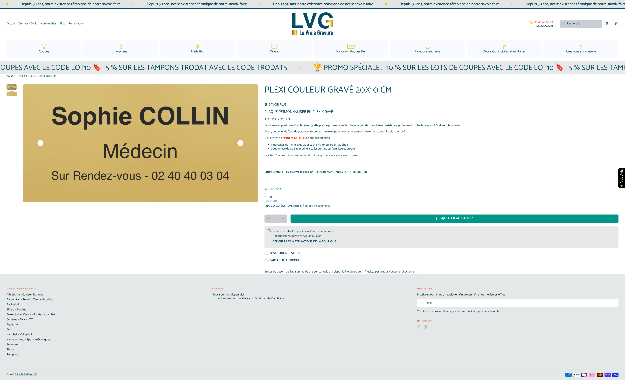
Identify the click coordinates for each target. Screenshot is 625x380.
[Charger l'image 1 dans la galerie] (12, 87)
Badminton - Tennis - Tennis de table (29, 299)
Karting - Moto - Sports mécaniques (28, 339)
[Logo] (312, 23)
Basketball (13, 304)
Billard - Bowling (17, 309)
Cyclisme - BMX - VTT (20, 319)
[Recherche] (562, 24)
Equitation (13, 324)
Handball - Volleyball (19, 334)
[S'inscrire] (614, 303)
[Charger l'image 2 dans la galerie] (12, 93)
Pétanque (12, 344)
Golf (9, 329)
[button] (282, 260)
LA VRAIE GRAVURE (26, 374)
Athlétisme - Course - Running (25, 294)
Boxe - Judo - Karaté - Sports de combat (31, 314)
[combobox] (581, 24)
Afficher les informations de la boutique (304, 242)
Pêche (10, 349)
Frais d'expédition (278, 206)
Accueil (10, 76)
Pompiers (12, 354)
